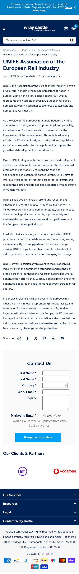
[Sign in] (66, 28)
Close (75, 7)
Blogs (24, 50)
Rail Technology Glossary (46, 50)
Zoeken (71, 40)
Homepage (9, 50)
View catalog (5, 28)
